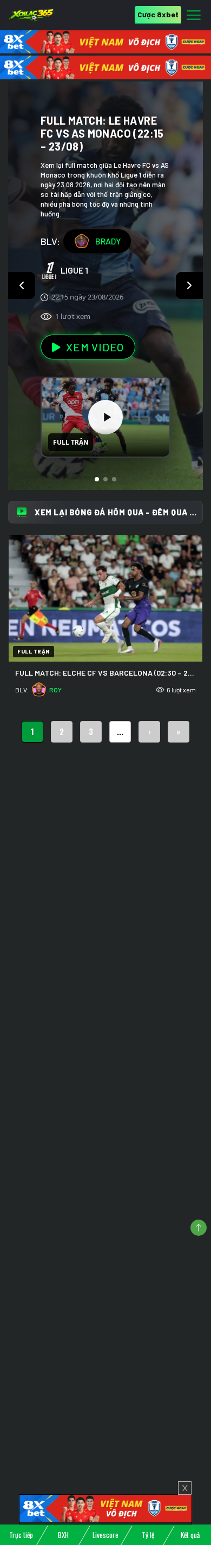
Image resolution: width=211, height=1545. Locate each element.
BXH (63, 1534)
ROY (55, 689)
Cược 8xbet (158, 14)
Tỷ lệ (148, 1534)
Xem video (95, 347)
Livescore (105, 1534)
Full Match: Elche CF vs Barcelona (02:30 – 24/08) (111, 672)
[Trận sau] (189, 285)
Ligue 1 (74, 270)
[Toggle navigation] (194, 15)
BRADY (108, 241)
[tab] (97, 479)
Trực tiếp (21, 1534)
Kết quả (190, 1534)
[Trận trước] (21, 285)
